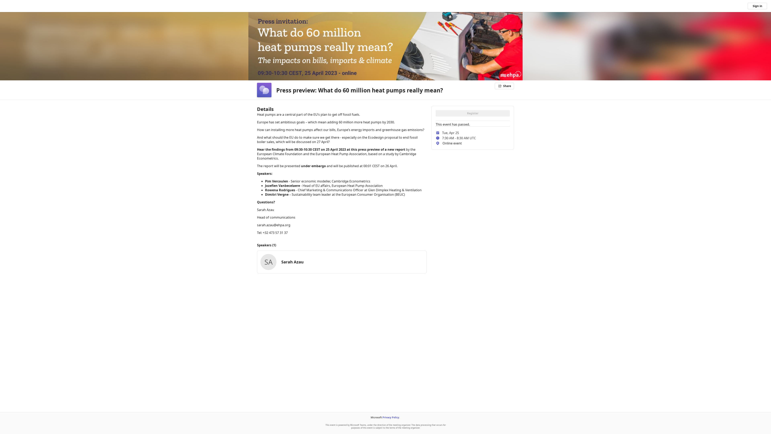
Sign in (757, 6)
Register (472, 113)
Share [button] (507, 86)
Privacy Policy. (391, 417)
